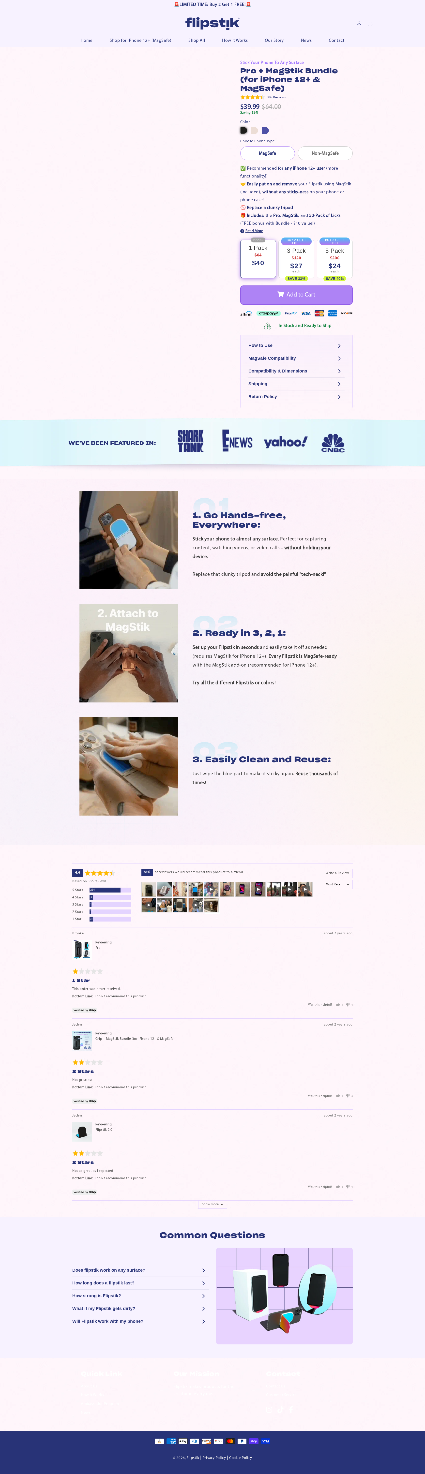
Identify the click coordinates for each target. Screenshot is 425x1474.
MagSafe (267, 153)
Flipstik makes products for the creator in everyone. (204, 1390)
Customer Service (281, 1395)
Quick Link (101, 1374)
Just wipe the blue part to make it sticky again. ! (265, 778)
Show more (210, 1204)
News (86, 1413)
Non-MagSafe (325, 153)
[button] (263, 97)
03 (216, 753)
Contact (283, 1374)
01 (213, 509)
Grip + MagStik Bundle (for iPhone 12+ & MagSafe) (135, 1039)
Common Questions (212, 1235)
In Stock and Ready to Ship (305, 326)
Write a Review (337, 873)
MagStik (290, 216)
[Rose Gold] (254, 130)
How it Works (92, 1395)
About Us (89, 1386)
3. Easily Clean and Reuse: (262, 760)
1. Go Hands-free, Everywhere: (239, 520)
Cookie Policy (240, 1458)
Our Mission (197, 1374)
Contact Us (275, 1386)
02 (216, 627)
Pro (276, 216)
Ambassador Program (100, 1404)
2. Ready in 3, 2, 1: (239, 633)
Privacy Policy (214, 1458)
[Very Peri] (265, 130)
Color (245, 122)
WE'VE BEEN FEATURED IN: (112, 443)
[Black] (243, 130)
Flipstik (193, 1458)
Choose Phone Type (257, 141)
